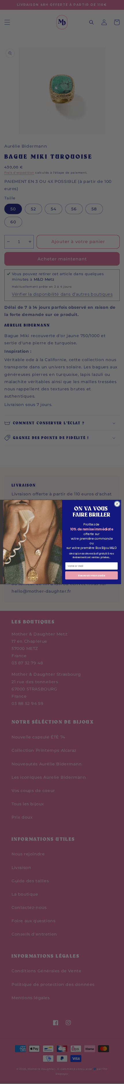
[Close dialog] (117, 503)
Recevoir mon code (91, 575)
